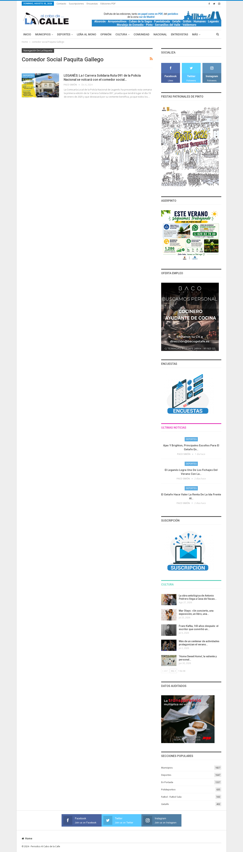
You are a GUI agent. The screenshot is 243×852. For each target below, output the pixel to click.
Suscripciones (76, 3)
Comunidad (141, 34)
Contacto (61, 3)
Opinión (105, 34)
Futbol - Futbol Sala (171, 796)
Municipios (43, 34)
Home (28, 838)
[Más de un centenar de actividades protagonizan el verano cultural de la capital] (168, 645)
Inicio (27, 34)
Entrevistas (179, 34)
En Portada (167, 782)
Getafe (165, 804)
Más (195, 34)
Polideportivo (168, 789)
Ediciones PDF (108, 3)
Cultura (121, 34)
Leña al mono (86, 34)
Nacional (160, 34)
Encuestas (92, 3)
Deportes (63, 34)
